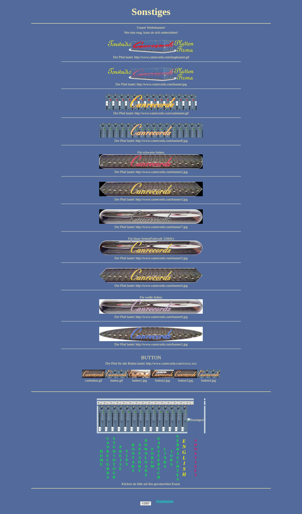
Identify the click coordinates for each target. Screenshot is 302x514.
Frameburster (164, 501)
